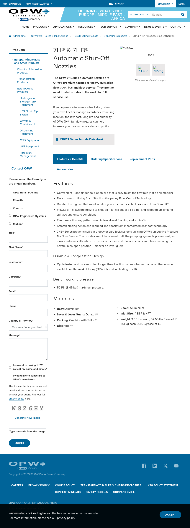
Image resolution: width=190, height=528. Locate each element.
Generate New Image (27, 417)
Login (181, 4)
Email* (12, 291)
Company (131, 26)
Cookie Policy (65, 485)
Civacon (18, 208)
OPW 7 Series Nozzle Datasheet (81, 139)
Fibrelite (18, 200)
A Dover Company (54, 474)
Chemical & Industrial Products (29, 71)
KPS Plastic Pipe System (29, 113)
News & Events (154, 26)
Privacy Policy (39, 485)
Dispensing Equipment (115, 36)
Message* (14, 335)
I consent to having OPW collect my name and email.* (30, 367)
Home (25, 26)
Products (40, 26)
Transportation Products (26, 80)
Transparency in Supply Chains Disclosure (111, 485)
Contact (177, 26)
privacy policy (16, 398)
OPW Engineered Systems (29, 216)
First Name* (16, 247)
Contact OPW (22, 168)
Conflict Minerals (68, 492)
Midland (18, 224)
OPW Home (14, 4)
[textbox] (168, 14)
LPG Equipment (29, 146)
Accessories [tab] (65, 169)
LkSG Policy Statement (162, 485)
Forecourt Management (28, 154)
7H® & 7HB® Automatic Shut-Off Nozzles (153, 36)
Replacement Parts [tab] (142, 159)
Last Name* (15, 262)
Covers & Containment (27, 122)
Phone (12, 306)
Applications (62, 26)
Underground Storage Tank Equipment (28, 102)
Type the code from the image (27, 431)
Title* (12, 232)
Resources (85, 26)
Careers (17, 485)
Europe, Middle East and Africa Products (27, 61)
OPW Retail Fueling (25, 192)
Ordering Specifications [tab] (106, 159)
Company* (15, 276)
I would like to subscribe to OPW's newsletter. (29, 377)
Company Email (124, 492)
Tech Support (109, 26)
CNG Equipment (30, 140)
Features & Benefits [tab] (70, 159)
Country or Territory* (21, 320)
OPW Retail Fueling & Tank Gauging (49, 36)
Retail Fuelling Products (86, 36)
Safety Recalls (97, 492)
